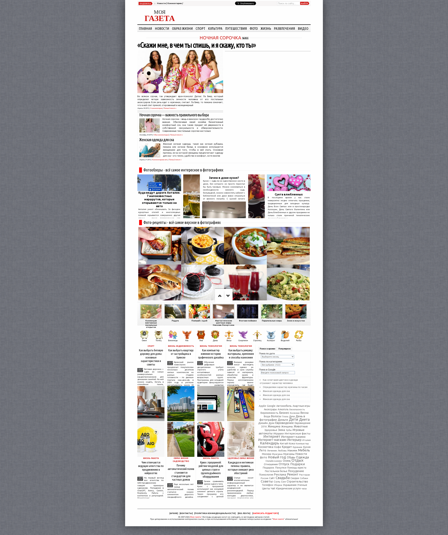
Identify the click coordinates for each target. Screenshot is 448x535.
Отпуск (284, 464)
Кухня (306, 446)
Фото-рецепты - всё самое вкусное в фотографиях (182, 222)
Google (271, 405)
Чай (273, 488)
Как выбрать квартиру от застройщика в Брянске (181, 354)
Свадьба (283, 478)
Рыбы (299, 340)
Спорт (200, 28)
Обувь (291, 457)
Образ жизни (182, 28)
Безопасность (297, 409)
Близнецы (173, 340)
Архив (173, 513)
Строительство (297, 481)
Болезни (295, 412)
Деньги (283, 419)
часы (304, 488)
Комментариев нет (159, 160)
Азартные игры (301, 405)
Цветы (266, 488)
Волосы (276, 416)
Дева (215, 340)
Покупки (280, 467)
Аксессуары (270, 409)
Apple (262, 405)
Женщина (274, 426)
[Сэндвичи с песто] (288, 246)
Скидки (294, 478)
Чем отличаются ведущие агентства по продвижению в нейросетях (151, 467)
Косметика (265, 446)
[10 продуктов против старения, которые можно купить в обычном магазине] (191, 217)
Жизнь (266, 28)
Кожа (292, 443)
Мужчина (277, 454)
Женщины (287, 426)
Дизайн (263, 422)
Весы (229, 340)
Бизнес (284, 412)
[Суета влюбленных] (289, 190)
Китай (284, 443)
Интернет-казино (293, 436)
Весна (304, 412)
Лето (262, 450)
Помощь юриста (296, 467)
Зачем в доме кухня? (224, 177)
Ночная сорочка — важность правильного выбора (174, 115)
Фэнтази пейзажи (248, 321)
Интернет (271, 436)
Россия (264, 478)
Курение (297, 447)
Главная (145, 28)
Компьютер (302, 443)
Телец (158, 340)
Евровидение (284, 422)
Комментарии (174, 3)
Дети (293, 419)
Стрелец (257, 340)
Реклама (280, 474)
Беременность (269, 412)
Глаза (285, 416)
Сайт (272, 478)
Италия (306, 440)
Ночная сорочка (220, 37)
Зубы (289, 430)
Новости (161, 3)
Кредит (287, 446)
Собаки (304, 478)
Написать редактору (265, 513)
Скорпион (243, 340)
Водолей (285, 340)
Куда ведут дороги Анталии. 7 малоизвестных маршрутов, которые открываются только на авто (159, 199)
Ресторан (304, 474)
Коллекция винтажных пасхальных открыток (151, 324)
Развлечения (284, 28)
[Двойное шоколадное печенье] (202, 283)
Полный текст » (170, 108)
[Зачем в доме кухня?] (224, 217)
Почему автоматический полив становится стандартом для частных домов (181, 472)
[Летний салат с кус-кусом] (288, 283)
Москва (266, 453)
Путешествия (236, 28)
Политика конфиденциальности (215, 513)
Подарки (297, 464)
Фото (254, 28)
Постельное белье (276, 471)
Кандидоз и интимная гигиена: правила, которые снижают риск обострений (241, 467)
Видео (303, 28)
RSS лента (244, 513)
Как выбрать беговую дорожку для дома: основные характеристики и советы (151, 357)
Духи (271, 423)
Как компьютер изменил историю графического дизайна (211, 354)
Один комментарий (161, 135)
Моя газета (195, 517)
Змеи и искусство (296, 321)
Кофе (277, 446)
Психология (266, 474)
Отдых (297, 460)
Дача (292, 416)
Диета (304, 419)
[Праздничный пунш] (245, 283)
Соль (277, 481)
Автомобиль (284, 405)
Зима (281, 429)
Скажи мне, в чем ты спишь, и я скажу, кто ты (196, 45)
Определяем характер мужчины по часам (285, 387)
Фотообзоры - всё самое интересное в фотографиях (183, 170)
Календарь (269, 443)
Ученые (302, 484)
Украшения (289, 484)
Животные (301, 426)
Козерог (271, 340)
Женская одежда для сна (156, 140)
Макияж (292, 450)
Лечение (272, 450)
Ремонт (292, 474)
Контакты (186, 513)
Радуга (175, 321)
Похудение (296, 471)
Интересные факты (297, 433)
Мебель (304, 450)
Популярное (284, 349)
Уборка (278, 485)
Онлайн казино (273, 461)
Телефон (267, 484)
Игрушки (278, 433)
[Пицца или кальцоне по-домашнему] (159, 283)
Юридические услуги (288, 488)
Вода (267, 416)
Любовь (282, 450)
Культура (215, 28)
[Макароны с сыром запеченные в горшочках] (202, 246)
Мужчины (289, 453)
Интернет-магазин (272, 440)
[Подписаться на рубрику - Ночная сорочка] (245, 37)
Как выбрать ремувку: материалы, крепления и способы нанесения (241, 354)
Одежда (302, 457)
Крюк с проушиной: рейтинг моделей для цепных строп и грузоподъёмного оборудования (211, 469)
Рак (186, 340)
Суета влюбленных (289, 194)
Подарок (268, 467)
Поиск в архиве (267, 349)
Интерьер (294, 439)
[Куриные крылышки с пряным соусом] (159, 246)
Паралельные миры (272, 321)
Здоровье (270, 429)
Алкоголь (283, 409)
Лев (201, 340)
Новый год (277, 457)
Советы (267, 481)
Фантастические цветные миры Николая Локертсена (223, 323)
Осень (287, 460)
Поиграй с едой (199, 321)
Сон (283, 481)
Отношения (271, 464)
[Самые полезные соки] (256, 217)
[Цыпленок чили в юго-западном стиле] (245, 246)
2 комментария (156, 108)
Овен (144, 340)
